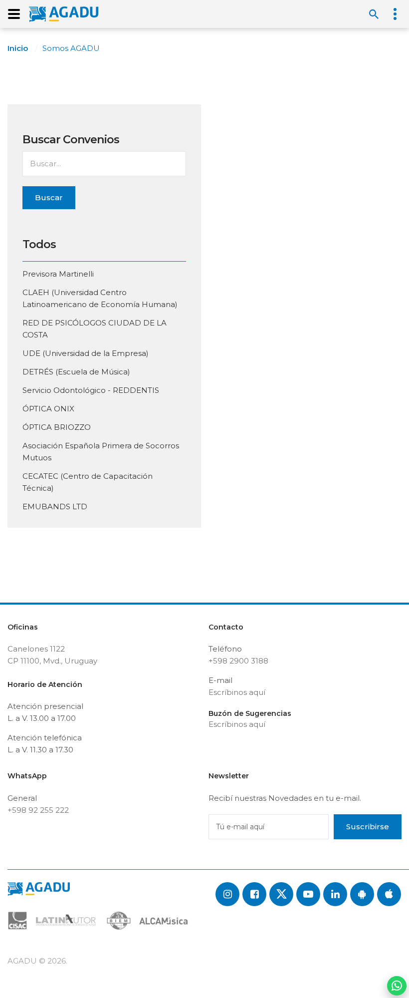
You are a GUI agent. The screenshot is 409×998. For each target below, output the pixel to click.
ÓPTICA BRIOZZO (56, 427)
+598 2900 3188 (238, 660)
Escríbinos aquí (236, 692)
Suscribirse (367, 826)
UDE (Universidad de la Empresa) (85, 353)
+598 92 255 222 (38, 810)
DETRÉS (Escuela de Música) (76, 371)
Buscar (49, 197)
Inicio (17, 48)
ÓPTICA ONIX (48, 408)
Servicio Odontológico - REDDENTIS (90, 390)
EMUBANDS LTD (54, 506)
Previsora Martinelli (58, 274)
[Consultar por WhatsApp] (397, 986)
